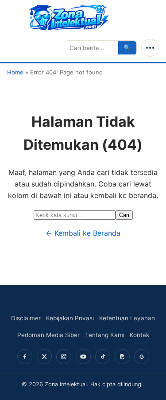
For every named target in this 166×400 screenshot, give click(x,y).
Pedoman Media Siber (48, 334)
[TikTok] (102, 356)
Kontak (139, 334)
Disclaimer (26, 318)
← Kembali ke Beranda (83, 233)
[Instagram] (63, 356)
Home (15, 72)
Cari (124, 215)
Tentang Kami (104, 334)
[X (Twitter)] (44, 356)
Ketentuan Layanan (127, 318)
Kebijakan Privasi (70, 318)
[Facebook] (24, 356)
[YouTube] (83, 356)
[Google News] (141, 356)
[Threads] (122, 356)
